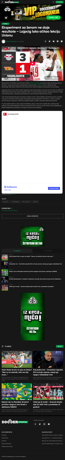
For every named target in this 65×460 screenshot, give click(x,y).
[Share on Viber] (57, 42)
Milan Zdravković (11, 41)
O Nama (4, 435)
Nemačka (35, 201)
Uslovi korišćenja (6, 443)
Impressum (5, 438)
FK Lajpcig (5, 201)
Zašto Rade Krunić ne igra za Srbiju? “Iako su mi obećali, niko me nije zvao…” (31, 256)
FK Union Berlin (15, 201)
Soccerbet (59, 2)
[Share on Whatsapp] (61, 42)
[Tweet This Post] (49, 42)
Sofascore (14, 194)
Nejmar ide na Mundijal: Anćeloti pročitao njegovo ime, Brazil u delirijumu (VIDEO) (33, 271)
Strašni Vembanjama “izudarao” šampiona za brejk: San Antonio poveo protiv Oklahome (35, 279)
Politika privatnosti (7, 446)
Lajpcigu (40, 85)
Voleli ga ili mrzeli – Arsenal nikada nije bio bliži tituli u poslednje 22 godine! (31, 286)
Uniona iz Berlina (34, 83)
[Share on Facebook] (45, 42)
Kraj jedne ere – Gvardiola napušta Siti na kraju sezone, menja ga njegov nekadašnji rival (35, 264)
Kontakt (4, 441)
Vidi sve (60, 346)
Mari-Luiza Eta (26, 201)
